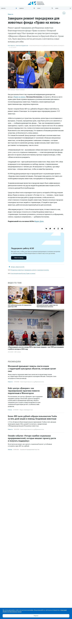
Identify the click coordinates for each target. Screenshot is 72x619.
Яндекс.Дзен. (39, 221)
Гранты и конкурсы (59, 45)
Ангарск (13, 267)
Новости (10, 14)
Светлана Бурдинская (22, 45)
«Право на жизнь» (19, 97)
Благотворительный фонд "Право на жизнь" (23, 273)
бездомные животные (17, 270)
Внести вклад (18, 258)
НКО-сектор (17, 352)
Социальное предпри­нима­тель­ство (29, 449)
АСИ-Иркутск (11, 45)
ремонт (34, 270)
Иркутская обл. (20, 267)
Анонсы (10, 449)
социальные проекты (43, 270)
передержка (28, 270)
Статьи (10, 409)
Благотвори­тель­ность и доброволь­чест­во (41, 45)
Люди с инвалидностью (26, 409)
